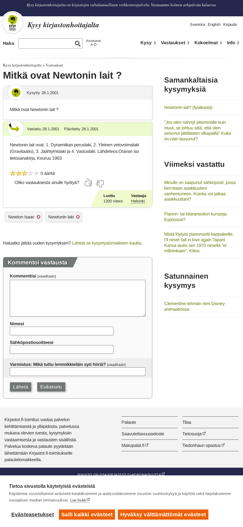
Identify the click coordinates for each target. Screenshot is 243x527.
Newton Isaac (21, 216)
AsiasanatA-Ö (93, 42)
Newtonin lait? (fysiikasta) (188, 107)
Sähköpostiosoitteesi (31, 342)
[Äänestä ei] (100, 184)
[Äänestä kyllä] (88, 182)
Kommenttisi (23, 275)
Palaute (129, 422)
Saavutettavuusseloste (143, 433)
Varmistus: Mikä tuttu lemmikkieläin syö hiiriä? (58, 364)
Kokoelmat (206, 42)
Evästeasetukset (32, 515)
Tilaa (186, 422)
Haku (8, 43)
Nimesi (17, 323)
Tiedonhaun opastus (201, 445)
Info (231, 42)
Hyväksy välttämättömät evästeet (163, 515)
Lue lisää (78, 500)
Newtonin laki (61, 216)
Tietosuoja (192, 433)
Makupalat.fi (133, 445)
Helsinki (138, 201)
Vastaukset (173, 42)
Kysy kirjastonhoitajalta (22, 65)
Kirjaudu (230, 24)
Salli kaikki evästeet (87, 515)
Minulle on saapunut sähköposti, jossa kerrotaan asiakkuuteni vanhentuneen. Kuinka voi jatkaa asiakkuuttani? (200, 190)
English (214, 24)
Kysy (146, 42)
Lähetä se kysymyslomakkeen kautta (106, 242)
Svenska (197, 24)
